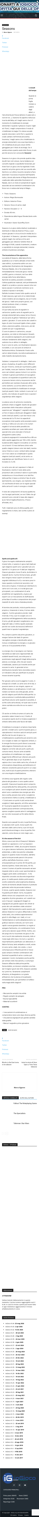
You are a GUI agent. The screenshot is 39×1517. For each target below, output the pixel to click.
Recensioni (5, 25)
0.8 (4, 1206)
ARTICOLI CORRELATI (10, 1098)
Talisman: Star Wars (21, 1123)
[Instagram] (19, 1485)
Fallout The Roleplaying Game (25, 1103)
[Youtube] (25, 1485)
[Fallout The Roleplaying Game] (7, 1105)
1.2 (4, 1212)
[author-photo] (20, 1085)
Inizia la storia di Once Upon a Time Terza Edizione (29, 1064)
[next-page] (6, 1133)
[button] (3, 1223)
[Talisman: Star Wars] (7, 1124)
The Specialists (19, 1113)
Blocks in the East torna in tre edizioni (10, 1063)
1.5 (4, 1215)
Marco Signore (8, 32)
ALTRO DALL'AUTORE (27, 1098)
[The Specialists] (7, 1116)
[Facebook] (14, 1485)
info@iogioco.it (23, 1480)
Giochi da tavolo (12, 1030)
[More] (19, 55)
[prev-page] (3, 1133)
